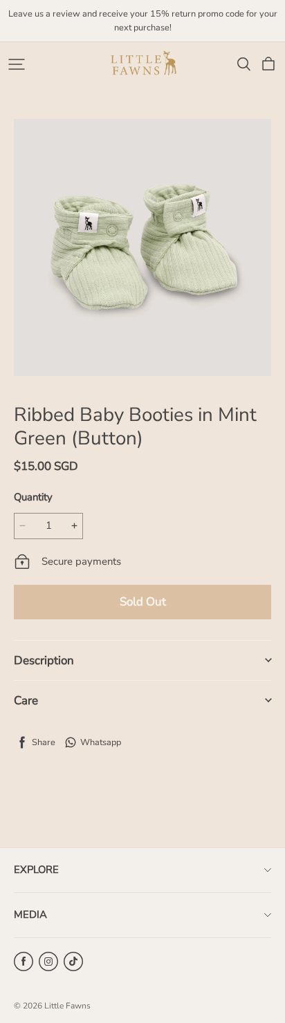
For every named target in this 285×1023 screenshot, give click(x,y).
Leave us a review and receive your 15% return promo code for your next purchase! (143, 21)
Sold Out (143, 602)
